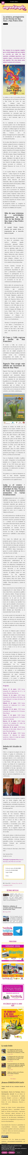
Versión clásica (14, 1)
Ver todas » (13, 1078)
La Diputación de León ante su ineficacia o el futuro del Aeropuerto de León (15, 1058)
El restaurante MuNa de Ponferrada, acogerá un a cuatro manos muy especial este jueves (12, 921)
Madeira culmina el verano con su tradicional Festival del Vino (12, 894)
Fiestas (13, 883)
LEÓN (10, 885)
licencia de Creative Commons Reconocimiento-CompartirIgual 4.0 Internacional (13, 1141)
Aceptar (4, 1152)
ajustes (13, 1149)
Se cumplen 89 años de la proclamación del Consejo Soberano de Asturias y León (15, 1051)
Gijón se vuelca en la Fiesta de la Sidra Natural (15, 1072)
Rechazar (11, 1152)
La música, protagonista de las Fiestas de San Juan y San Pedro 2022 (13, 19)
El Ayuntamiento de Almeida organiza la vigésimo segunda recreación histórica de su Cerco (16, 1066)
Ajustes (18, 1152)
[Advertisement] (14, 37)
